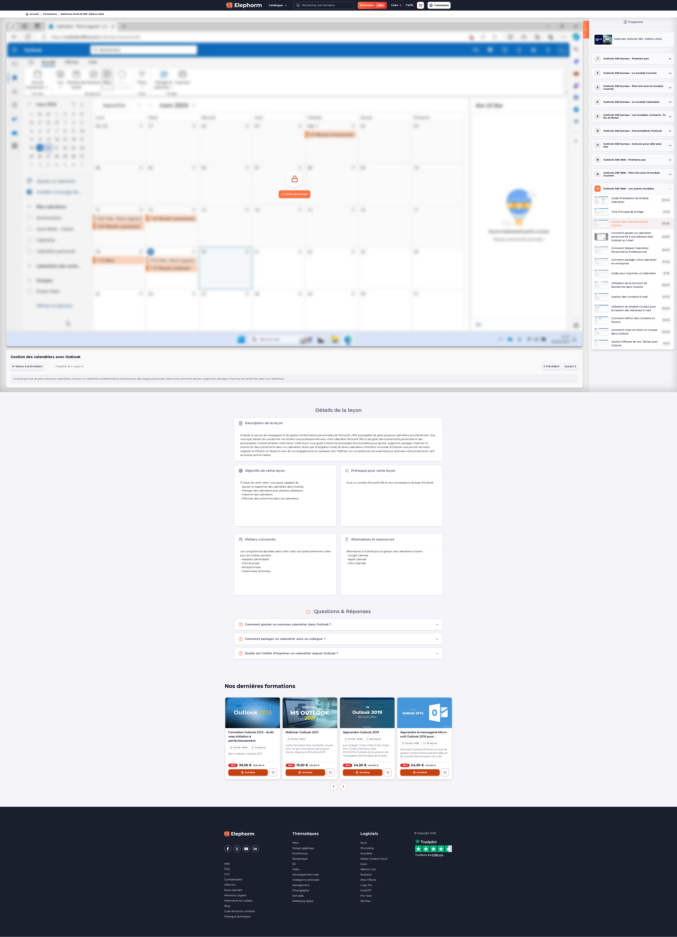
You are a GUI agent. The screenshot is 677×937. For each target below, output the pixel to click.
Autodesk (366, 853)
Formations (50, 14)
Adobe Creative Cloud (373, 858)
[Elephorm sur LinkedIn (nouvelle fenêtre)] (255, 848)
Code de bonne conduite (239, 911)
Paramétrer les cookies (238, 900)
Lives (395, 5)
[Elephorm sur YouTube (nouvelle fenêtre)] (246, 848)
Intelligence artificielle (305, 879)
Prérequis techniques (237, 916)
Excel (363, 864)
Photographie (300, 890)
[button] (333, 786)
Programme (635, 22)
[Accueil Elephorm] (239, 833)
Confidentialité (233, 879)
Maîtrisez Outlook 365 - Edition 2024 (82, 14)
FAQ (227, 869)
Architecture (300, 853)
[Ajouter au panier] (273, 772)
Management (300, 885)
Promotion (371, 5)
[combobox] (324, 5)
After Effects (368, 879)
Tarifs (409, 5)
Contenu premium (294, 194)
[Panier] (420, 5)
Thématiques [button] (305, 833)
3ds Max (365, 901)
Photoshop (367, 848)
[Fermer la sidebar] (586, 29)
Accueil (34, 14)
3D (294, 864)
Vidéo (295, 869)
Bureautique (300, 858)
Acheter (250, 772)
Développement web (305, 874)
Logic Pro (366, 885)
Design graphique (303, 848)
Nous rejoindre (233, 890)
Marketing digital (302, 901)
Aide (227, 863)
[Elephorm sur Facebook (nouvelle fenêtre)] (227, 848)
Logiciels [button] (369, 833)
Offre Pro (230, 884)
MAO (295, 842)
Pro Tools (366, 895)
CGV (227, 874)
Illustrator (366, 874)
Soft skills (298, 895)
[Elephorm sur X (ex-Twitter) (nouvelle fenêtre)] (236, 848)
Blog (227, 906)
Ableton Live (368, 869)
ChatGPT (365, 890)
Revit (363, 842)
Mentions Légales (235, 895)
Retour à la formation (28, 366)
